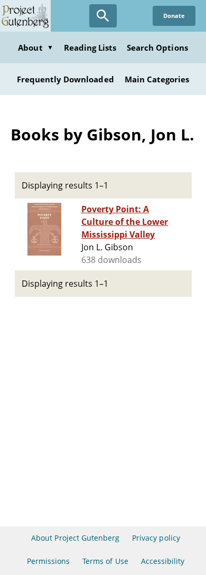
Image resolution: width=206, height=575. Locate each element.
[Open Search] (103, 15)
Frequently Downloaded (65, 79)
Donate (174, 16)
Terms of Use (105, 561)
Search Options (157, 47)
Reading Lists (90, 47)
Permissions (48, 561)
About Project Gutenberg (75, 538)
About (35, 47)
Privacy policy (156, 538)
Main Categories (157, 79)
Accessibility (163, 561)
